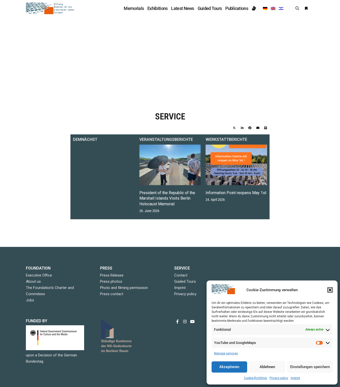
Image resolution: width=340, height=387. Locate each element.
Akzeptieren (229, 367)
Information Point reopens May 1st (236, 192)
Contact (180, 275)
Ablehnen (267, 367)
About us (33, 281)
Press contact (111, 294)
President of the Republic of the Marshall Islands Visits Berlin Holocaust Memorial (167, 198)
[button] (330, 289)
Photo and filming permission (124, 287)
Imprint (295, 378)
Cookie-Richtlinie (255, 378)
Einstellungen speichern (310, 367)
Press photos (111, 281)
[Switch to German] (265, 8)
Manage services (226, 353)
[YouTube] (192, 321)
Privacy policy (279, 378)
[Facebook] (177, 321)
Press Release (111, 275)
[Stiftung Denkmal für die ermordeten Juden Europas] (50, 8)
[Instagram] (185, 321)
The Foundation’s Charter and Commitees (50, 290)
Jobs (30, 300)
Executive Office (39, 275)
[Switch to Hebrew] (281, 8)
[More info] (306, 8)
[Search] (297, 8)
